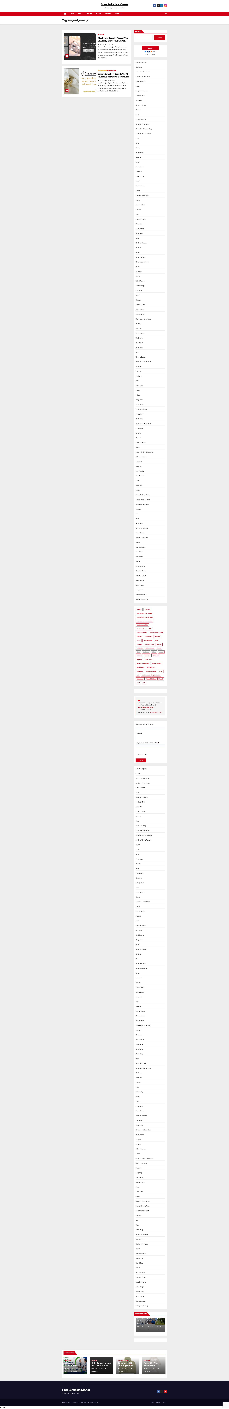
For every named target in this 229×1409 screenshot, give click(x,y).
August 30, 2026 (98, 1368)
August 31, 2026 (72, 1368)
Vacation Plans (140, 571)
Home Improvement (142, 262)
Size (138, 675)
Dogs (137, 162)
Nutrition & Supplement (143, 362)
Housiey (161, 652)
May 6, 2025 (103, 80)
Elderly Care (140, 176)
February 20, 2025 (156, 712)
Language (139, 290)
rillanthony (152, 1328)
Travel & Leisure (141, 547)
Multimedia (139, 338)
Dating (138, 148)
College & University (142, 124)
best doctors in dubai (142, 625)
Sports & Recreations (142, 495)
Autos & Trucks (140, 81)
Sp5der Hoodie (146, 675)
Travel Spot (139, 552)
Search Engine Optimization (145, 452)
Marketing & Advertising (143, 319)
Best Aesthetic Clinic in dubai (144, 613)
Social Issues (140, 476)
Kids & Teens (140, 281)
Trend (138, 682)
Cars (137, 114)
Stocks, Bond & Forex (143, 499)
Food (137, 214)
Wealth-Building (141, 575)
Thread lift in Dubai (151, 679)
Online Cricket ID (156, 663)
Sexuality (139, 461)
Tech (80, 14)
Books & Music (140, 95)
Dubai (156, 640)
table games (140, 679)
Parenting (139, 371)
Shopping (100, 34)
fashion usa (140, 648)
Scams (138, 447)
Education (139, 171)
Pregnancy (139, 400)
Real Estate (139, 419)
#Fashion (139, 609)
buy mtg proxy (148, 636)
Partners (158, 1402)
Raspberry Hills (151, 667)
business (139, 636)
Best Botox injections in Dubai (144, 621)
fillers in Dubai (150, 648)
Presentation (140, 404)
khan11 (113, 44)
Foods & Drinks (141, 219)
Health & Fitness (141, 243)
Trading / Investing (142, 537)
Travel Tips (139, 556)
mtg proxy (139, 659)
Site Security (140, 471)
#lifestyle (147, 609)
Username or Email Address (144, 724)
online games (140, 667)
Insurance (139, 271)
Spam (137, 480)
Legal (137, 295)
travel (161, 679)
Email (137, 181)
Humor (138, 267)
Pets (137, 381)
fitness (159, 648)
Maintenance (140, 309)
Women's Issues (141, 594)
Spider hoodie (156, 675)
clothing (157, 636)
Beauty (138, 86)
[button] (166, 14)
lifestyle (147, 655)
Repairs (138, 438)
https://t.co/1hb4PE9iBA (146, 707)
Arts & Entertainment (142, 72)
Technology (139, 523)
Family (138, 200)
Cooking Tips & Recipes (143, 133)
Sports (108, 14)
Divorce (138, 157)
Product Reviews (141, 409)
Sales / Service (140, 442)
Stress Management (142, 504)
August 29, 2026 (151, 1368)
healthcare (146, 652)
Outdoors (139, 366)
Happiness (139, 233)
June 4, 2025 (104, 44)
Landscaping (140, 286)
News (137, 352)
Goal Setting (140, 228)
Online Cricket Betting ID (143, 663)
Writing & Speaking (142, 599)
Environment (140, 186)
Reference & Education (143, 423)
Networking (139, 347)
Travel (98, 14)
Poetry (138, 390)
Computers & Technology (144, 129)
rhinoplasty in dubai (151, 671)
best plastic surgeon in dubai (144, 628)
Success (138, 509)
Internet (138, 276)
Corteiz (138, 640)
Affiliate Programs (141, 62)
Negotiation (139, 343)
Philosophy (139, 385)
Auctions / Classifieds (143, 76)
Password (139, 733)
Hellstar (154, 652)
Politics (138, 395)
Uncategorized (111, 70)
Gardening (139, 224)
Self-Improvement (141, 457)
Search (138, 32)
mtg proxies (156, 655)
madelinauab (142, 1328)
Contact (119, 14)
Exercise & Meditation (143, 195)
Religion (138, 433)
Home (72, 14)
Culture (138, 143)
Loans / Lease (140, 305)
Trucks (138, 561)
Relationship (140, 428)
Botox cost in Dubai (142, 632)
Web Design (140, 580)
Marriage (138, 324)
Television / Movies (142, 528)
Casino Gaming (141, 119)
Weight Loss (140, 590)
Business (139, 100)
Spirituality (139, 485)
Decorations (139, 152)
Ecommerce (139, 167)
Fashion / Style (102, 70)
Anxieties (139, 67)
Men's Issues (140, 333)
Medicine (139, 328)
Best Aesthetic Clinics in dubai (145, 617)
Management (140, 314)
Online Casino (148, 659)
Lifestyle (138, 300)
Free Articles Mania (114, 4)
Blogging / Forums (142, 91)
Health (89, 14)
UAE (144, 682)
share (160, 671)
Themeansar (94, 1402)
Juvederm (139, 655)
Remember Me (142, 755)
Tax (137, 514)
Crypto (138, 138)
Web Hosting (140, 585)
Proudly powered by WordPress (70, 1402)
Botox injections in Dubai (156, 632)
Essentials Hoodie (149, 644)
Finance (138, 209)
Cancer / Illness (141, 105)
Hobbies (138, 247)
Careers (138, 110)
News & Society (141, 357)
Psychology (139, 414)
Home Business (141, 257)
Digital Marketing (148, 640)
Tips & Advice (140, 533)
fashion (159, 644)
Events (138, 190)
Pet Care (138, 376)
